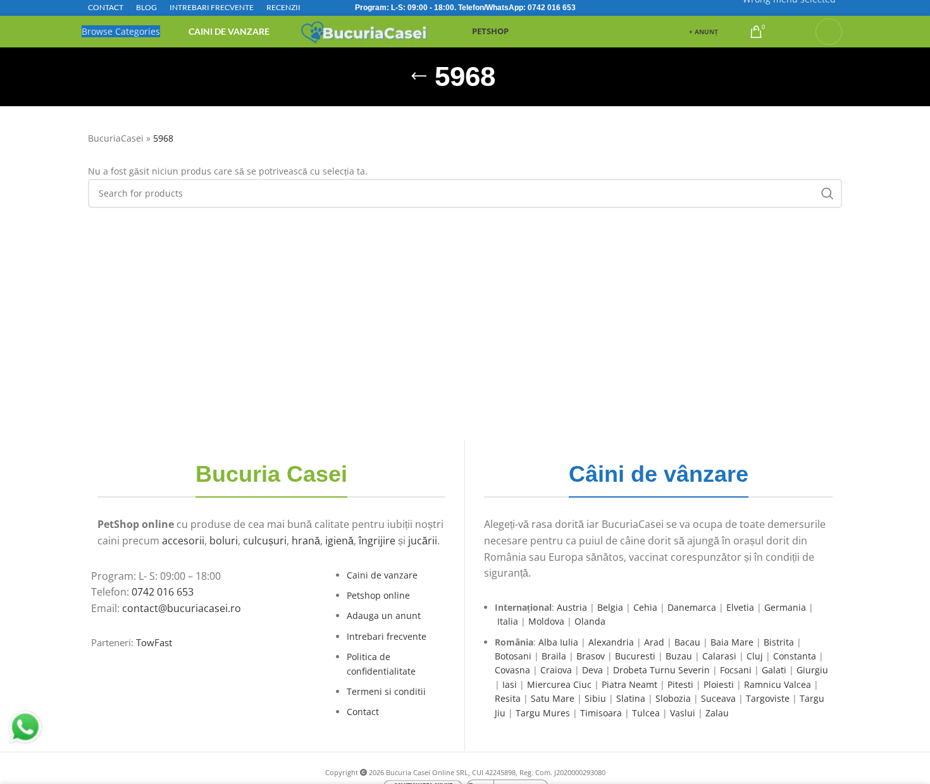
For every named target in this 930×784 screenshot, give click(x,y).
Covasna (512, 670)
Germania (785, 607)
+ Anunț (703, 31)
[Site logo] (364, 31)
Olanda (589, 621)
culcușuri (265, 541)
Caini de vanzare (382, 575)
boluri (223, 541)
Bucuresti (635, 656)
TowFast (154, 642)
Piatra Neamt (629, 684)
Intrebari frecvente (386, 636)
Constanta (794, 656)
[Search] (828, 31)
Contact (363, 712)
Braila (554, 656)
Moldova (546, 621)
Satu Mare (552, 698)
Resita (508, 698)
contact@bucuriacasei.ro (181, 608)
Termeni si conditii (386, 691)
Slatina (630, 698)
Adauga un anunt (384, 615)
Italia (507, 621)
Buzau (679, 656)
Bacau (687, 642)
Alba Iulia (558, 642)
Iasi (509, 684)
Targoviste (768, 698)
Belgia (610, 607)
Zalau (717, 713)
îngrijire (377, 541)
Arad (654, 642)
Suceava (718, 698)
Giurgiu (812, 670)
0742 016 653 (552, 7)
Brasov (590, 656)
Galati (774, 670)
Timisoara (601, 713)
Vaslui (682, 713)
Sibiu (595, 698)
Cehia (645, 607)
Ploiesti (719, 684)
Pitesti (680, 684)
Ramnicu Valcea (777, 684)
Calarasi (719, 656)
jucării (422, 541)
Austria (572, 607)
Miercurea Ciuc (559, 684)
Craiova (556, 670)
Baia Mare (731, 642)
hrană (306, 541)
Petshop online (378, 595)
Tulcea (646, 713)
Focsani (736, 670)
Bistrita (779, 642)
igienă (339, 541)
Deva (592, 670)
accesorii (183, 541)
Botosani (513, 656)
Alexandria (611, 642)
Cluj (755, 656)
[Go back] (419, 76)
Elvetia (740, 607)
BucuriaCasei (116, 138)
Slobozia (673, 698)
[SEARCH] (827, 193)
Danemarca (691, 607)
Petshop (490, 31)
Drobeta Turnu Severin (661, 670)
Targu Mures (543, 713)
